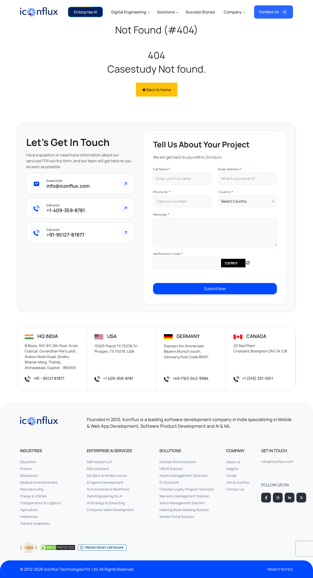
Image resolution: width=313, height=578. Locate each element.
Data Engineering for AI (104, 496)
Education (28, 461)
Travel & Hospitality (35, 523)
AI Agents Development (105, 482)
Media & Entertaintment (39, 482)
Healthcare (29, 516)
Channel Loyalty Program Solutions (186, 489)
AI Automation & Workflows (108, 489)
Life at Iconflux (237, 482)
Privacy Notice (280, 569)
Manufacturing (31, 489)
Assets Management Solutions (183, 475)
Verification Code (166, 253)
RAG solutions (98, 468)
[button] (85, 12)
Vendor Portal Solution (176, 516)
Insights (232, 468)
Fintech (26, 468)
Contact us (235, 489)
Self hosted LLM (99, 461)
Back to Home (158, 89)
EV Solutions (169, 482)
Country (224, 192)
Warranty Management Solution (184, 496)
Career (231, 475)
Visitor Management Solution (182, 503)
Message (160, 214)
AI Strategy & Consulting (106, 503)
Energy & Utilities (33, 496)
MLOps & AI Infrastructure (107, 475)
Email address (228, 169)
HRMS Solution (171, 468)
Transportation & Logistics (40, 503)
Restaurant (29, 475)
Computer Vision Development (110, 509)
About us (233, 461)
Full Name (160, 169)
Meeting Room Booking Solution (184, 509)
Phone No (160, 192)
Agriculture (28, 509)
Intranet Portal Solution (177, 461)
